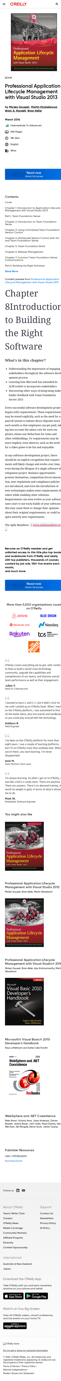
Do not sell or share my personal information (25, 1350)
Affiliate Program (13, 1237)
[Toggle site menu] (4, 4)
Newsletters (46, 1218)
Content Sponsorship (15, 1247)
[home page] (18, 4)
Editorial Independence (15, 1369)
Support (46, 1207)
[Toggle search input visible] (57, 4)
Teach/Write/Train (14, 1213)
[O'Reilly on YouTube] (23, 1190)
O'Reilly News (10, 1223)
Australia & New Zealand (17, 1264)
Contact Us (46, 1213)
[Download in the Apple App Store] (13, 1298)
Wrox (13, 150)
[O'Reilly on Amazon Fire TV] (15, 1328)
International (12, 1257)
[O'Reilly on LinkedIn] (17, 1190)
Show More (11, 271)
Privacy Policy (48, 1223)
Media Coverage (13, 1228)
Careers (7, 1218)
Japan (7, 1268)
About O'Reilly (13, 1207)
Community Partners (15, 1232)
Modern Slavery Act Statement (18, 1373)
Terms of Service (11, 1366)
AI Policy (45, 1228)
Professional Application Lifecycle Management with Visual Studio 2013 (32, 281)
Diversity (8, 1242)
